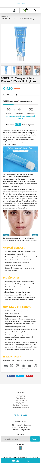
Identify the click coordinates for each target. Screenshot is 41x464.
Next (38, 70)
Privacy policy (20, 396)
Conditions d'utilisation (20, 405)
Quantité (6, 95)
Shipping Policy (20, 403)
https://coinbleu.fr (33, 457)
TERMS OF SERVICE (20, 400)
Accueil (3, 16)
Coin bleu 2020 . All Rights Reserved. (14, 457)
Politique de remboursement (20, 407)
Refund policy (20, 398)
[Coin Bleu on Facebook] (20, 448)
